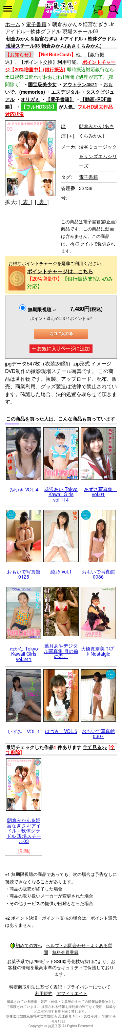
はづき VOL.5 (61, 731)
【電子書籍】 (60, 99)
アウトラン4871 (80, 84)
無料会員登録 (65, 952)
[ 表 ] (25, 202)
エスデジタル (65, 91)
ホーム (12, 23)
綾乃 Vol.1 (61, 571)
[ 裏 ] (41, 202)
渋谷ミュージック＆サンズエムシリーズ (98, 156)
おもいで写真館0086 (98, 574)
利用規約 (44, 993)
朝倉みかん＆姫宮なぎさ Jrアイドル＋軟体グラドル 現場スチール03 (23, 830)
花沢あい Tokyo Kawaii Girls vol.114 (61, 494)
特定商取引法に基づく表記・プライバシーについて (59, 986)
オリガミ (30, 99)
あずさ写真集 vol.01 (100, 491)
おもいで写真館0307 (98, 733)
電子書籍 (36, 23)
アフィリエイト (72, 993)
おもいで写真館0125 (23, 574)
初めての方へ (29, 945)
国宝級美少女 (42, 84)
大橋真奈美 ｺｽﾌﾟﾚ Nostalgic (98, 651)
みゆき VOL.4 (23, 489)
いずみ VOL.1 (24, 731)
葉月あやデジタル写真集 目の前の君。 (61, 650)
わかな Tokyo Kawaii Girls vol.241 (23, 653)
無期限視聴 (42, 309)
